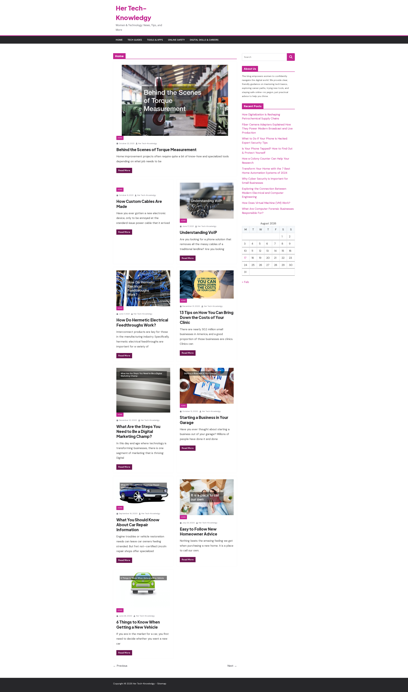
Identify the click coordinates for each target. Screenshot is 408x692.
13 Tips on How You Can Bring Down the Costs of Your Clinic (206, 317)
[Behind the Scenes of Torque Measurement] (175, 100)
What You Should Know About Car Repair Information (137, 524)
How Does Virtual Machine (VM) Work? (266, 203)
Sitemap (161, 683)
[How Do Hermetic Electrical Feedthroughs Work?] (143, 288)
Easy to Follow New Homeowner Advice (198, 531)
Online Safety (176, 39)
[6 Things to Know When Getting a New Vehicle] (143, 590)
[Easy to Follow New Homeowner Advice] (207, 497)
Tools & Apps (155, 39)
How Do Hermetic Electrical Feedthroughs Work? (142, 322)
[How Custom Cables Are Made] (143, 185)
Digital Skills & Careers (204, 39)
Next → (232, 665)
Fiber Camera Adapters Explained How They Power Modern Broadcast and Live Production (267, 128)
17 (245, 258)
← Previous (120, 665)
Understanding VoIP (198, 232)
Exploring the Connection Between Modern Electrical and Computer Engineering (264, 193)
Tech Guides (135, 39)
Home (119, 39)
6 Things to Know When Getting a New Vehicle (138, 624)
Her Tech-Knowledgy (147, 143)
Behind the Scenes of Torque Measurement (156, 149)
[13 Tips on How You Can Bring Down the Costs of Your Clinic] (207, 284)
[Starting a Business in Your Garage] (207, 386)
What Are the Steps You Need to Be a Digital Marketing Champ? (138, 431)
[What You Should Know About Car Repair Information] (143, 492)
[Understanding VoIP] (207, 201)
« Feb (245, 282)
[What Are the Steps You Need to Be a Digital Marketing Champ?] (143, 390)
